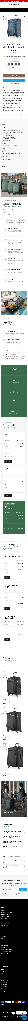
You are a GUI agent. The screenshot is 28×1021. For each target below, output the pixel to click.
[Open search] (23, 5)
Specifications (4, 156)
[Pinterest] (5, 1012)
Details (4, 87)
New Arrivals (4, 921)
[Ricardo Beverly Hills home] (14, 5)
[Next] (7, 16)
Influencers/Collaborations (7, 976)
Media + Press (4, 978)
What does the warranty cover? (14, 866)
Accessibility (4, 984)
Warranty (3, 166)
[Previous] (3, 16)
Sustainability (4, 982)
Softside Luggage (5, 916)
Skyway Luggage (5, 925)
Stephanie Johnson (5, 923)
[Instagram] (4, 1012)
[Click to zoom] (24, 16)
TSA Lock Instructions (6, 956)
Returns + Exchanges (6, 953)
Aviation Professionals (6, 912)
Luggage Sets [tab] (14, 665)
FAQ (2, 938)
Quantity (14, 67)
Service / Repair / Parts (6, 949)
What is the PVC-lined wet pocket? (14, 846)
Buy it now (14, 80)
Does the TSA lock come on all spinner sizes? (14, 842)
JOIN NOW (22, 1)
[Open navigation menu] (4, 5)
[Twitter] (10, 1012)
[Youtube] (12, 1012)
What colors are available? (14, 852)
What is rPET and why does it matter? (14, 832)
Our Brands (4, 971)
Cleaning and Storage (6, 163)
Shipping (3, 941)
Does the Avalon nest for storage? (14, 861)
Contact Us (3, 936)
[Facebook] (1, 1012)
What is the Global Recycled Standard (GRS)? (14, 837)
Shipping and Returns (6, 159)
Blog (2, 973)
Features (3, 124)
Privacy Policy (4, 986)
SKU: (10, 83)
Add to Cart (14, 75)
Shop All (3, 910)
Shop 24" (8, 495)
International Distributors (7, 958)
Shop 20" (8, 461)
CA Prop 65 (3, 991)
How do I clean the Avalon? (14, 857)
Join (23, 889)
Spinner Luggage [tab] (6, 665)
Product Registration (6, 943)
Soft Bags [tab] (22, 665)
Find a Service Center (6, 951)
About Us (3, 969)
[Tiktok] (7, 1012)
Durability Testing (5, 980)
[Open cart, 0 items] (25, 5)
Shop (7, 577)
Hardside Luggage (5, 914)
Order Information (5, 945)
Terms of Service (5, 988)
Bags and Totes (5, 918)
